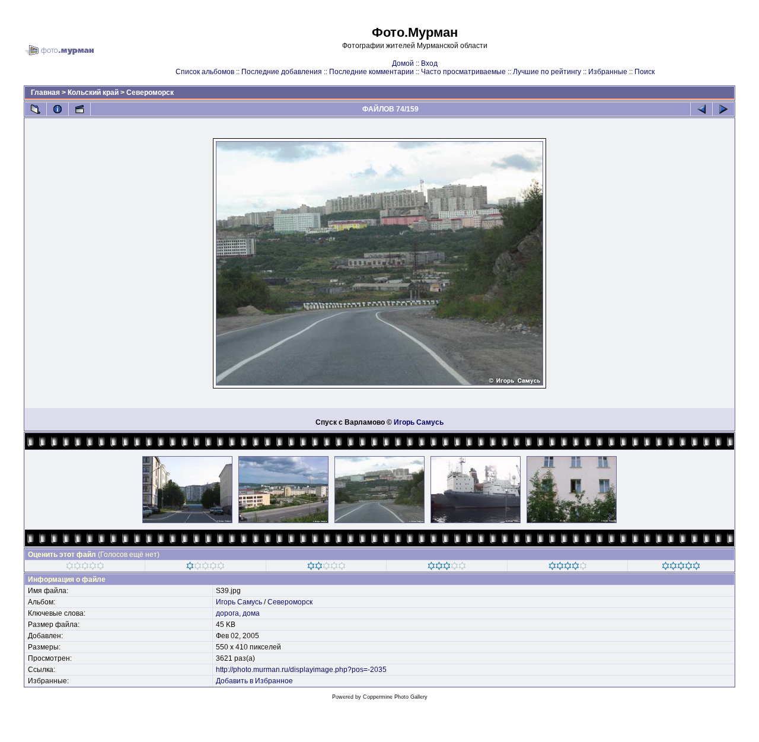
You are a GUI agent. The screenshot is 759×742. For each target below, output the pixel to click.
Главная (45, 92)
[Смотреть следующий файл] (723, 109)
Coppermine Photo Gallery (395, 697)
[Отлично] (567, 567)
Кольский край (93, 92)
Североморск (150, 92)
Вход (429, 63)
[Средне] (326, 567)
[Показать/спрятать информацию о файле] (57, 109)
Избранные (607, 72)
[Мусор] (85, 567)
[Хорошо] (447, 567)
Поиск (644, 72)
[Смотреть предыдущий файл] (701, 109)
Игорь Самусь (419, 422)
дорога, (228, 613)
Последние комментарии (371, 72)
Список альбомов (205, 72)
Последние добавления (281, 72)
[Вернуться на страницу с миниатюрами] (35, 109)
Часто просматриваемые (463, 72)
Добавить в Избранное (254, 681)
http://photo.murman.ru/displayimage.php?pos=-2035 (301, 669)
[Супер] (681, 567)
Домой (403, 63)
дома (251, 613)
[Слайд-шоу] (79, 109)
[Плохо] (205, 567)
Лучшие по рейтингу (547, 72)
